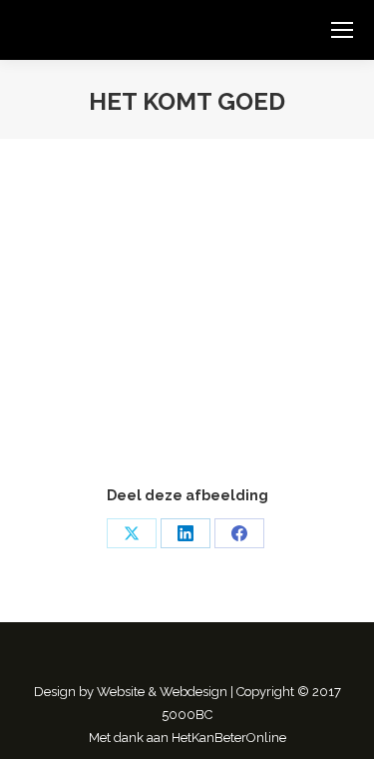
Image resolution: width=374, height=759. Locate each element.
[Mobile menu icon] (342, 30)
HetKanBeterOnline (229, 737)
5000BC (187, 714)
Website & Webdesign (162, 691)
